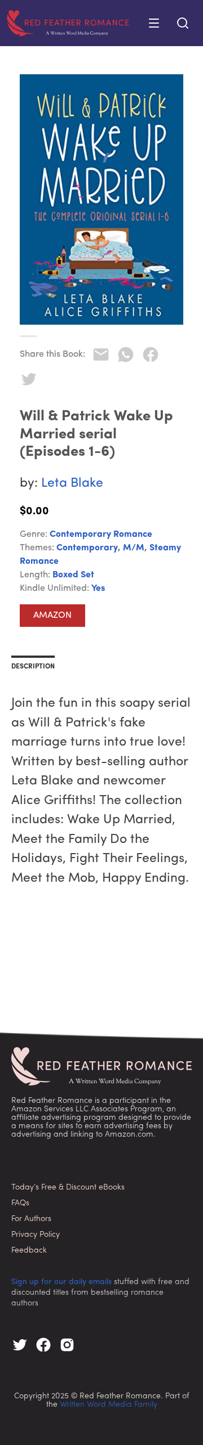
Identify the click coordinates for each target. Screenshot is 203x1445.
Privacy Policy (35, 1235)
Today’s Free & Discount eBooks (68, 1187)
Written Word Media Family (108, 1405)
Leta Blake (72, 483)
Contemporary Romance (101, 534)
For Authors (31, 1219)
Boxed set (73, 575)
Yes (98, 588)
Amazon (52, 615)
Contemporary (87, 548)
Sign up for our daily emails (61, 1282)
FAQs (20, 1203)
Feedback (29, 1250)
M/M (133, 548)
